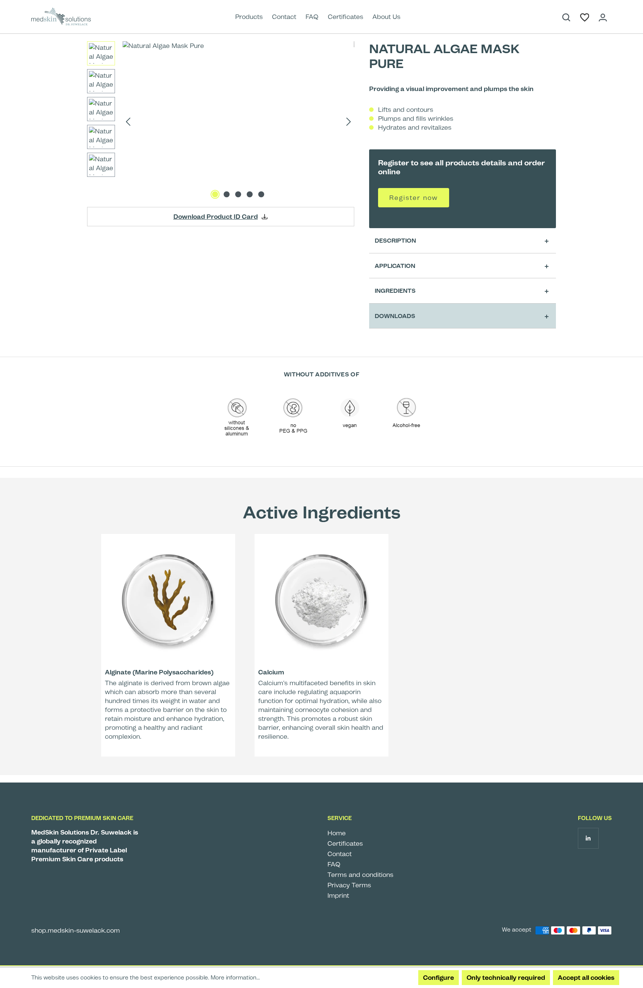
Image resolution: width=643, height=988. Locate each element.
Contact (339, 854)
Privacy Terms (349, 885)
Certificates (345, 843)
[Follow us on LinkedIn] (588, 838)
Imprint (338, 895)
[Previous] (128, 121)
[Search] (566, 16)
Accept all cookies (586, 977)
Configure (438, 977)
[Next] (348, 121)
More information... (235, 977)
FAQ (333, 864)
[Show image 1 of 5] (215, 194)
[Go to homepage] (64, 17)
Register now (413, 197)
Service (339, 818)
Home (336, 833)
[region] (221, 121)
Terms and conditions (360, 874)
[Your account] (603, 16)
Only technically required (506, 977)
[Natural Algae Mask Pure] (238, 121)
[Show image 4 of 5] (250, 194)
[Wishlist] (584, 16)
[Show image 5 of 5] (261, 194)
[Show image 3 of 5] (238, 194)
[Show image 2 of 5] (227, 194)
